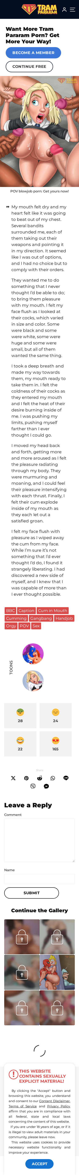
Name (9, 870)
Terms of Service (23, 1106)
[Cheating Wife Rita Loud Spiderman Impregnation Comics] (57, 972)
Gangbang (41, 618)
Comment (13, 815)
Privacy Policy (58, 1106)
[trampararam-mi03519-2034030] (22, 953)
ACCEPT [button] (39, 1164)
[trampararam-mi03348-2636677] (57, 1024)
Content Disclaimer (54, 1101)
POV (24, 625)
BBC (10, 610)
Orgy (11, 625)
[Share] (53, 778)
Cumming (16, 618)
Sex (36, 625)
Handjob (64, 618)
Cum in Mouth (52, 610)
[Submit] (39, 778)
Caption (26, 610)
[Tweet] (13, 778)
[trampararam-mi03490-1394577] (57, 953)
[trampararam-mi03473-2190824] (22, 988)
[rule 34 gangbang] (39, 131)
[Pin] (26, 778)
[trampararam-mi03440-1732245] (22, 1024)
